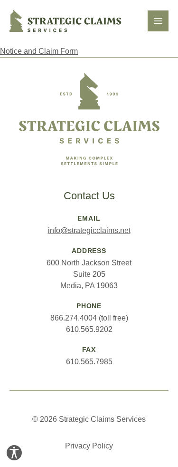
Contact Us (89, 196)
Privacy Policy (89, 446)
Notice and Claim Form (39, 51)
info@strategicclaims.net (89, 230)
